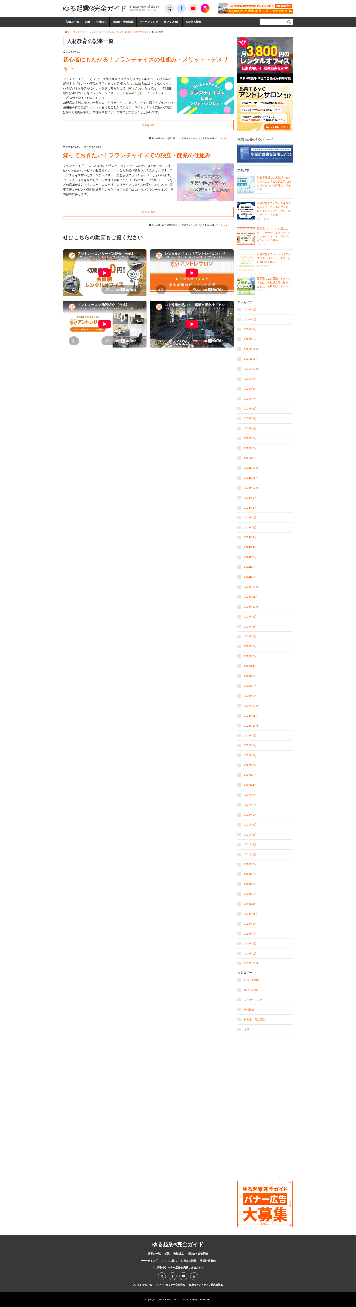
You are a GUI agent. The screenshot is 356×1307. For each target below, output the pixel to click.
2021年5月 (250, 844)
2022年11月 (251, 715)
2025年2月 (250, 448)
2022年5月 (250, 775)
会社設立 (101, 21)
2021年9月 (250, 824)
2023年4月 (250, 666)
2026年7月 (250, 319)
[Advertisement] (265, 1059)
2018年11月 (251, 913)
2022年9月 (250, 735)
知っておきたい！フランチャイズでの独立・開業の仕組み (137, 155)
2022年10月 (251, 725)
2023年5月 (250, 656)
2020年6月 (250, 884)
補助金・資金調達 (123, 21)
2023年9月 (250, 616)
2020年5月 (250, 893)
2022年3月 (250, 794)
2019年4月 (250, 904)
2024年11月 (251, 477)
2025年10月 (251, 368)
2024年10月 (251, 487)
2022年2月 (250, 804)
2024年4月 (250, 547)
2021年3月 (250, 854)
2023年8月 (250, 626)
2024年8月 (250, 507)
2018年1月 (250, 953)
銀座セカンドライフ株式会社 (205, 1284)
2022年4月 (250, 785)
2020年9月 (250, 864)
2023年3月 (250, 676)
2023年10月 (251, 606)
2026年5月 (250, 339)
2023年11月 (251, 596)
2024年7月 (250, 517)
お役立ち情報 (193, 21)
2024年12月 (251, 467)
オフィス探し (172, 21)
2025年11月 (251, 359)
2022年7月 (250, 755)
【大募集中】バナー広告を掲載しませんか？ (178, 1267)
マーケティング (148, 21)
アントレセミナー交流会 (169, 1284)
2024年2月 (250, 567)
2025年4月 (250, 428)
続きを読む (148, 125)
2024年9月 (250, 497)
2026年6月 (250, 329)
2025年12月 (251, 349)
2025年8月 (250, 388)
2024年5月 (250, 537)
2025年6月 (250, 408)
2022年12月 (251, 705)
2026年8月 (250, 309)
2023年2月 (250, 685)
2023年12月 (251, 586)
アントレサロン (149, 10)
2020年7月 (250, 874)
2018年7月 (250, 933)
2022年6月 (250, 765)
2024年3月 (250, 557)
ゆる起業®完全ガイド (95, 8)
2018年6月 (250, 943)
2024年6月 (250, 527)
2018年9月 (250, 923)
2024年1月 (250, 577)
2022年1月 (250, 814)
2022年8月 (250, 745)
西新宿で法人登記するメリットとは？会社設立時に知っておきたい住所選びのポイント (274, 282)
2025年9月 (250, 378)
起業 (87, 21)
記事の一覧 (72, 21)
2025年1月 (250, 458)
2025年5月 (250, 418)
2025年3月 (250, 438)
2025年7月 (250, 398)
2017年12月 (251, 963)
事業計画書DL (208, 1260)
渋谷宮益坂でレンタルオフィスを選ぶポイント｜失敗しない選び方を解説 (274, 258)
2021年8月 (250, 834)
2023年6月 (250, 646)
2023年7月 (250, 636)
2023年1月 (250, 695)
